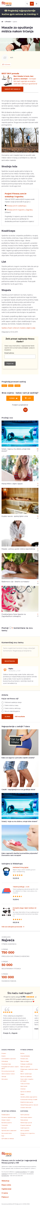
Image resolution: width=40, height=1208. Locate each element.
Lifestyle (8, 21)
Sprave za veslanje (25, 1091)
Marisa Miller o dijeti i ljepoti (12, 484)
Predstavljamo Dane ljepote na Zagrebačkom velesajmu (14, 615)
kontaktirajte (5, 1175)
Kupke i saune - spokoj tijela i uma (15, 516)
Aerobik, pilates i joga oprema (28, 1097)
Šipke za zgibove (25, 1066)
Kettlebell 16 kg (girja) (20, 867)
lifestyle (4, 385)
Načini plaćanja (24, 1114)
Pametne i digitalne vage (9, 1117)
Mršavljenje (5, 1061)
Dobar (12, 398)
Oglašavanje (6, 1189)
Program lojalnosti (25, 1125)
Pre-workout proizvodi (8, 1071)
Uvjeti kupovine (24, 1128)
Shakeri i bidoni (6, 1120)
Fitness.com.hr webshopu (16, 206)
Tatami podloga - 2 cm (21, 887)
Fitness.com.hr (7, 4)
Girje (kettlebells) (25, 1056)
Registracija (10, 661)
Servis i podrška (24, 1130)
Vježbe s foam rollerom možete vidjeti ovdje (18, 328)
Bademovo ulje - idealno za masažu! (15, 582)
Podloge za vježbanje (26, 1064)
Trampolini (5, 1125)
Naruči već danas (12, 89)
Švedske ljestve (6, 1114)
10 (37, 516)
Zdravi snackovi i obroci (8, 1073)
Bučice (22, 1053)
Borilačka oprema (7, 1122)
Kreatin (4, 1056)
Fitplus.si (5, 1197)
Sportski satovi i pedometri (9, 1130)
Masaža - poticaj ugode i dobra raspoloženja (18, 549)
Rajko (11, 669)
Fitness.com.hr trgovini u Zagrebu (20, 210)
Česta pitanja (24, 1120)
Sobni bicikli (23, 1086)
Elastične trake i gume (26, 1102)
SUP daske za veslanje (8, 1138)
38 (37, 449)
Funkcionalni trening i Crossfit (28, 1099)
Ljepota (15, 21)
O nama (5, 1193)
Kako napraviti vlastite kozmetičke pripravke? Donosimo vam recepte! (20, 854)
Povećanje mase (6, 1064)
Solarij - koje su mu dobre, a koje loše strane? (19, 821)
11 (37, 484)
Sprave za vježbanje (26, 1076)
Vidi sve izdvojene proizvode (12, 927)
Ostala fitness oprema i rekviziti (29, 1105)
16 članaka (7, 64)
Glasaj (7, 716)
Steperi (22, 1094)
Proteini (4, 1053)
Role (3, 1136)
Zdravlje (4, 1076)
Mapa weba (6, 1185)
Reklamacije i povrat (26, 1122)
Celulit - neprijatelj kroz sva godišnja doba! (18, 789)
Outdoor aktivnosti (25, 1107)
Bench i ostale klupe (26, 1073)
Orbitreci (23, 1089)
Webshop (5, 1181)
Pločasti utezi (24, 1058)
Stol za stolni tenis (7, 1133)
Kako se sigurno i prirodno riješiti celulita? (18, 758)
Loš (29, 398)
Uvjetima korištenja (21, 1171)
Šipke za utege (24, 1061)
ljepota (11, 385)
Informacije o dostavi (26, 1117)
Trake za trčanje (25, 1083)
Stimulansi (5, 1079)
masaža (17, 385)
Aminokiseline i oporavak (9, 1058)
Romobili (4, 1128)
